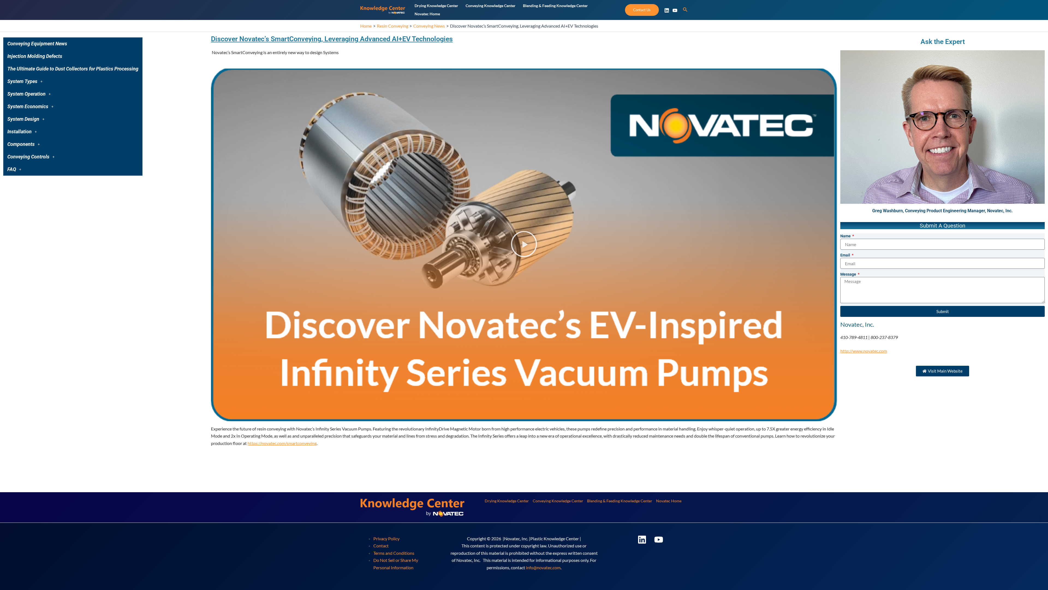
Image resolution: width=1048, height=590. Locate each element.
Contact (381, 545)
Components (21, 144)
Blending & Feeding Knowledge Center (619, 500)
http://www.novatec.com (863, 350)
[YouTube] (674, 10)
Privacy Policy (386, 538)
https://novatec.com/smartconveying (282, 443)
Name (845, 236)
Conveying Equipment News (37, 43)
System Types (22, 81)
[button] (72, 81)
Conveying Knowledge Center (558, 500)
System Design (23, 119)
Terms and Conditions (393, 553)
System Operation (26, 94)
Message (848, 274)
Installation (19, 131)
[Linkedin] (666, 10)
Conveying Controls (28, 157)
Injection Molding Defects (34, 56)
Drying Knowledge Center (507, 500)
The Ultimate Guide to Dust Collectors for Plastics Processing (72, 69)
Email (845, 255)
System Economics (27, 106)
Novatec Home (668, 500)
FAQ (11, 169)
